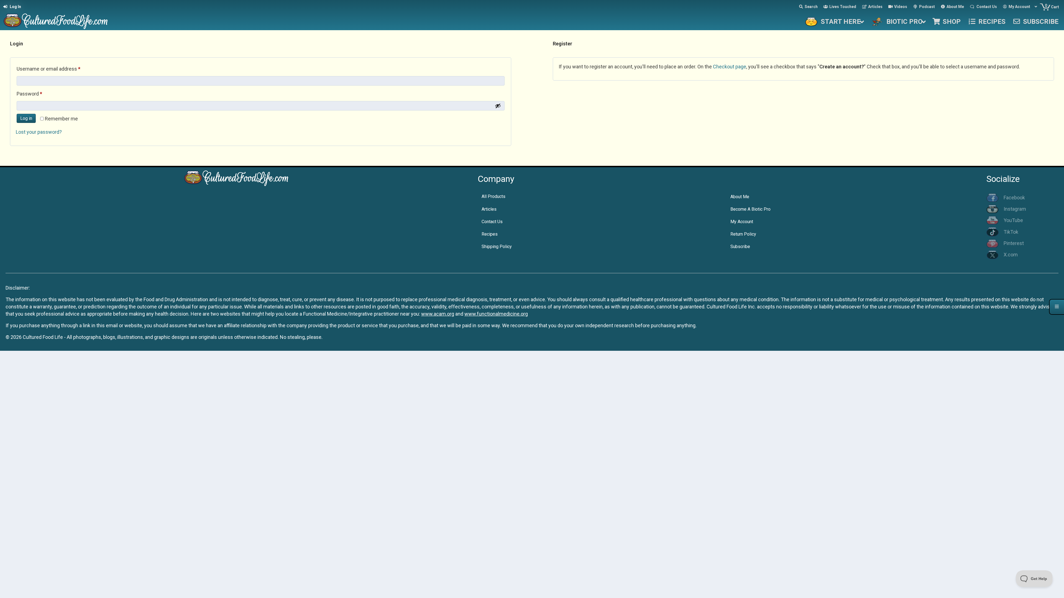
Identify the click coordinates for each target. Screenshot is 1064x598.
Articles (489, 209)
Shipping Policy (497, 246)
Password (39, 94)
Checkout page (729, 66)
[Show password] (498, 106)
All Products (493, 196)
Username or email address (58, 69)
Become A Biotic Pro (750, 209)
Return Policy (743, 234)
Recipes (490, 234)
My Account (741, 221)
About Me (739, 196)
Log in (26, 118)
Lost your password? (39, 132)
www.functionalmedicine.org (496, 314)
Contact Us (492, 221)
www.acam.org (437, 314)
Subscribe (740, 246)
